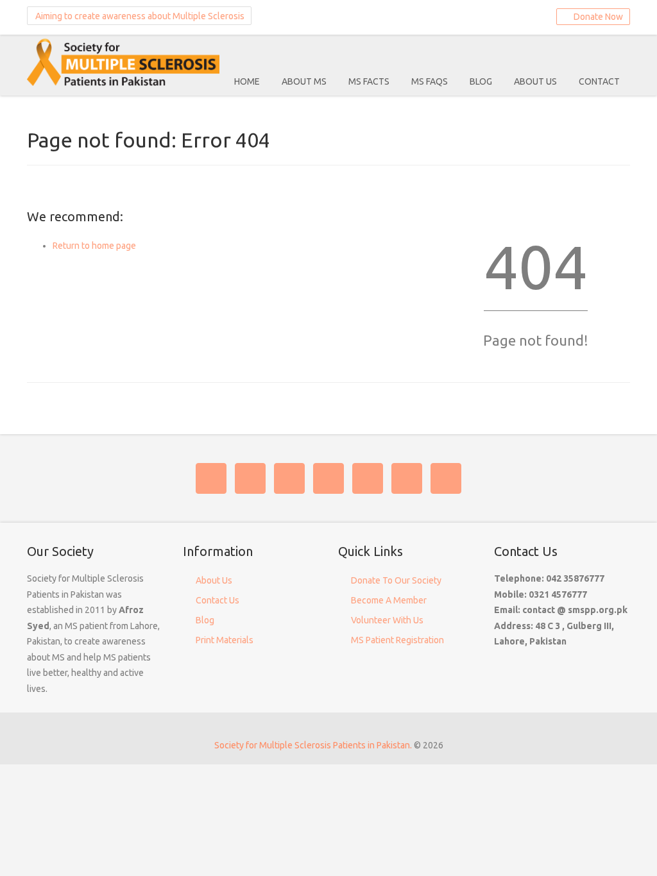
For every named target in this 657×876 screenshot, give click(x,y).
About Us (535, 81)
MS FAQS (429, 81)
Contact (599, 81)
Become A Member (389, 600)
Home (247, 81)
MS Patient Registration (397, 640)
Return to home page (94, 245)
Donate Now (596, 17)
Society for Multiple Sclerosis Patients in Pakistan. (313, 745)
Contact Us (217, 600)
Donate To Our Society (396, 580)
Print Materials (224, 640)
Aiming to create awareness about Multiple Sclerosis (138, 16)
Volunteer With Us (387, 620)
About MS (304, 81)
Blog (481, 81)
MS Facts (368, 81)
